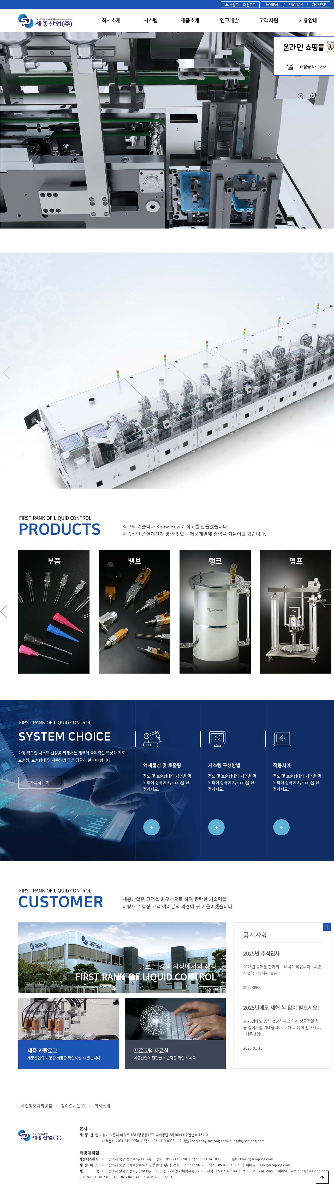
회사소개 (111, 20)
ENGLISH (296, 4)
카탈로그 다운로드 (241, 4)
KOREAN (272, 4)
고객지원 (268, 20)
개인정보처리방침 (36, 1105)
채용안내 (308, 20)
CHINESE (319, 4)
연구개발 (229, 20)
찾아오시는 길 (73, 1105)
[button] (170, 245)
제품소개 (190, 20)
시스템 (151, 20)
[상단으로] (322, 1177)
